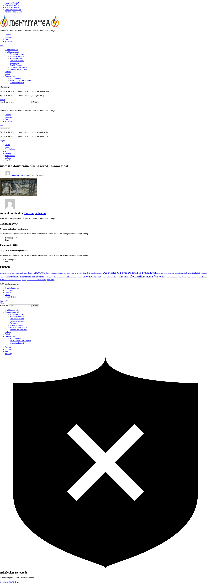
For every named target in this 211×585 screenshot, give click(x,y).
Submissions (10, 149)
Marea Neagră (4, 277)
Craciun (79, 273)
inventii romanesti (168, 273)
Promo (7, 295)
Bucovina (31, 273)
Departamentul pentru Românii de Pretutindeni (129, 272)
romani (125, 276)
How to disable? (6, 582)
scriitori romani (192, 277)
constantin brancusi (69, 273)
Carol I (48, 273)
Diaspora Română (12, 5)
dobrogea (159, 273)
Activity (8, 153)
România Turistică (12, 3)
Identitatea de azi (11, 50)
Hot (6, 39)
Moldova (55, 277)
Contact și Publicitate (13, 10)
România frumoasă (17, 54)
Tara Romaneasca (10, 280)
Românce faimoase (17, 61)
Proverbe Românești (13, 7)
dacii (93, 273)
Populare (8, 37)
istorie (196, 272)
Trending (8, 41)
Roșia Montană (183, 277)
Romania (136, 276)
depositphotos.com (12, 288)
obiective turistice (92, 276)
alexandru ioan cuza (7, 273)
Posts (7, 147)
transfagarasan (31, 280)
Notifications (10, 156)
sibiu (198, 277)
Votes (7, 151)
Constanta (60, 273)
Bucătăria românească (18, 67)
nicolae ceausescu (77, 277)
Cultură (8, 72)
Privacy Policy (10, 297)
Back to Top (5, 301)
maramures (204, 273)
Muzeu (69, 277)
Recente (8, 35)
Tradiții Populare (16, 65)
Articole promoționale (13, 12)
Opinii (7, 74)
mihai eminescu (33, 276)
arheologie (19, 273)
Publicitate (9, 290)
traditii (24, 280)
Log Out (8, 160)
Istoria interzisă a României (20, 80)
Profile (7, 145)
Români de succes (17, 58)
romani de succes (171, 277)
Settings (8, 158)
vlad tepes (50, 280)
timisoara (18, 280)
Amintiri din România (18, 69)
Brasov (25, 273)
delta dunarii (98, 273)
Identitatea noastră (12, 52)
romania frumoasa (154, 276)
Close (2, 303)
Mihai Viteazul (46, 277)
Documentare (10, 76)
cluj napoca (54, 273)
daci (84, 273)
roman (119, 277)
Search (35, 102)
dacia (88, 273)
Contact (8, 292)
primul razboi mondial (109, 277)
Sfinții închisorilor (17, 78)
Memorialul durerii (17, 83)
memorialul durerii (17, 276)
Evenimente (14, 63)
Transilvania (40, 279)
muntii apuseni (62, 277)
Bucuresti (40, 272)
